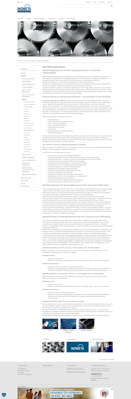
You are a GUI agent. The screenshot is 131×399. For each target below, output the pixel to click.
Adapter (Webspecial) (28, 157)
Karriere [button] (61, 18)
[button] (4, 395)
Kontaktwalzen (27, 116)
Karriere (22, 183)
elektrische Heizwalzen (76, 235)
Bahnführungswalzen (29, 130)
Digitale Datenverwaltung (29, 174)
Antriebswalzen (27, 135)
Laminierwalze (27, 142)
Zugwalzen (26, 137)
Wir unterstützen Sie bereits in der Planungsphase (56, 315)
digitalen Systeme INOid (66, 241)
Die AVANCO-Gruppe (23, 370)
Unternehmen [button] (52, 18)
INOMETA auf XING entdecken (75, 368)
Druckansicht (111, 359)
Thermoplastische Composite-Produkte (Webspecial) (28, 169)
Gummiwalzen (27, 151)
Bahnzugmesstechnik (28, 78)
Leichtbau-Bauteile (27, 87)
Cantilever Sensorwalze (29, 123)
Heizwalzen (26, 113)
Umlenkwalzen (27, 139)
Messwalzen (26, 118)
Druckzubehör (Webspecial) (26, 164)
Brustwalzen (26, 111)
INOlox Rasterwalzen (28, 125)
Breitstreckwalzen (27, 149)
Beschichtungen (26, 81)
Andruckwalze (27, 132)
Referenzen (21, 372)
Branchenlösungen (25, 177)
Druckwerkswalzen (28, 127)
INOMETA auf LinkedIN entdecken (76, 372)
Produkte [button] (28, 18)
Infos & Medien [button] (71, 18)
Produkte (27, 60)
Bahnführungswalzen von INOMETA (55, 100)
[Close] (112, 389)
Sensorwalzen (27, 120)
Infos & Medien (24, 186)
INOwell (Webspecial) (28, 84)
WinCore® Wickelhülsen (29, 160)
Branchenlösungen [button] (39, 18)
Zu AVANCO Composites (24, 374)
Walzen (33, 60)
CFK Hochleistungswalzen (29, 102)
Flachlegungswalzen (28, 106)
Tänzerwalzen (27, 144)
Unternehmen (24, 180)
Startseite (20, 18)
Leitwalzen (26, 109)
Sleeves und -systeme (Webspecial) (28, 95)
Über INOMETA (22, 368)
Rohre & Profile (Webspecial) (26, 91)
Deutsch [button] (21, 2)
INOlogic (78, 241)
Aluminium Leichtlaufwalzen (29, 104)
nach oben (103, 359)
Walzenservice (26, 154)
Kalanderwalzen (27, 146)
